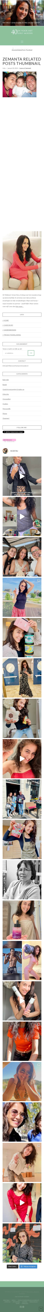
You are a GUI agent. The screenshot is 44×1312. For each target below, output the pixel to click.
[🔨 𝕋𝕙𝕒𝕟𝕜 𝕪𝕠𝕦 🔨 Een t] (22, 1162)
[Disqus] (22, 128)
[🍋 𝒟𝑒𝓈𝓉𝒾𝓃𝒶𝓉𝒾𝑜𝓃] (22, 637)
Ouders (5, 404)
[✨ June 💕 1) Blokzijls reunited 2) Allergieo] (22, 557)
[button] (22, 41)
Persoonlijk (6, 409)
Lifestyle (6, 394)
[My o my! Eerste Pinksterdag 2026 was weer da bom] (22, 758)
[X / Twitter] (23, 1307)
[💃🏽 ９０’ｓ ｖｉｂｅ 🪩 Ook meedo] (22, 1202)
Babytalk (6, 380)
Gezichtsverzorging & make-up (13, 389)
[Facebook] (21, 1307)
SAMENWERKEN (10, 330)
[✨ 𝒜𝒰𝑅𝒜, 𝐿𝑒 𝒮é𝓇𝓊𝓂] (22, 920)
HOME (6, 320)
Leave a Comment (25, 68)
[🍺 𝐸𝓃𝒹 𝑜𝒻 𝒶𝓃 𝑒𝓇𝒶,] (22, 799)
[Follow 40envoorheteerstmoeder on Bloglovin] (9, 440)
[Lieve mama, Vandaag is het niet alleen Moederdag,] (22, 879)
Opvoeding (6, 399)
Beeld (5, 385)
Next (39, 13)
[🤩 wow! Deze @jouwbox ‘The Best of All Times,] (22, 516)
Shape (5, 413)
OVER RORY (8, 325)
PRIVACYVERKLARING (12, 335)
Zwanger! (6, 418)
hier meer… (19, 306)
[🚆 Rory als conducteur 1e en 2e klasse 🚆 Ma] (22, 476)
